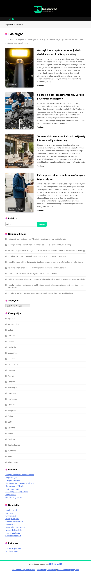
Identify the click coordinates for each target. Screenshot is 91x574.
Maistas (11, 370)
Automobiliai (13, 126)
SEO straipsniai (12, 489)
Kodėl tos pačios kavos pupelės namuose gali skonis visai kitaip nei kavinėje (40, 293)
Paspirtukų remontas (14, 548)
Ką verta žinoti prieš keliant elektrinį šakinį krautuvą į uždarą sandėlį (37, 268)
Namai (11, 376)
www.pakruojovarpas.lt (15, 527)
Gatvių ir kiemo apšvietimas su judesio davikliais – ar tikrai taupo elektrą (39, 245)
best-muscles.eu (12, 533)
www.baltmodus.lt (13, 536)
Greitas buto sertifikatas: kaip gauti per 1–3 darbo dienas (32, 273)
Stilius (10, 433)
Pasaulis (20, 209)
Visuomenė (13, 462)
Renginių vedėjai (12, 480)
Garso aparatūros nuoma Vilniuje (19, 483)
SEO (10, 422)
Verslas (11, 456)
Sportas (11, 427)
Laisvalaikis (13, 364)
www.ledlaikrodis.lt (13, 530)
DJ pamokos (10, 494)
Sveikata (11, 439)
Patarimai (12, 393)
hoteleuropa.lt (11, 510)
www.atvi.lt (10, 524)
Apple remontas (12, 551)
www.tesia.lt (10, 516)
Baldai (11, 165)
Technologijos (14, 445)
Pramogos (12, 399)
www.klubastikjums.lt (14, 521)
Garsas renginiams (13, 497)
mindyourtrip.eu (12, 518)
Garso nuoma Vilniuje (14, 486)
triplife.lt (9, 513)
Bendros (19, 165)
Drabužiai (12, 347)
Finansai (11, 358)
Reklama (11, 404)
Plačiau (40, 85)
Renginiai (12, 410)
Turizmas (12, 451)
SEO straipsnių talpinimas (16, 492)
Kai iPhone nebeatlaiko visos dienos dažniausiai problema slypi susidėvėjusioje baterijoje (46, 279)
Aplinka (11, 318)
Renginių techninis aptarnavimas (19, 474)
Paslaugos (12, 84)
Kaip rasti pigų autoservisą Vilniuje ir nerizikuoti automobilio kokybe (37, 239)
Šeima (10, 416)
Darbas (11, 341)
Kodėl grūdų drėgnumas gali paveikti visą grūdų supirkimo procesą (37, 256)
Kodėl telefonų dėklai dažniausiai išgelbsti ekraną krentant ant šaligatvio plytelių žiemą (45, 262)
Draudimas (13, 353)
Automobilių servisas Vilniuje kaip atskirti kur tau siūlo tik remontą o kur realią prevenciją (46, 250)
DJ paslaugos (11, 477)
